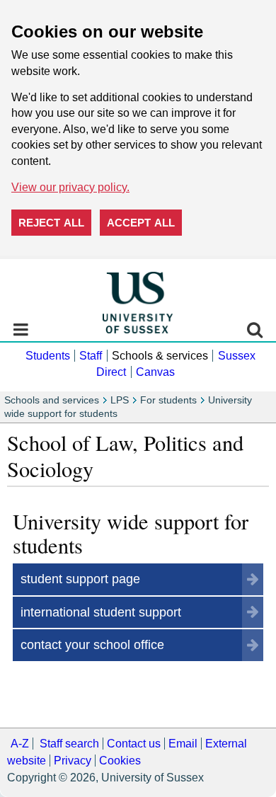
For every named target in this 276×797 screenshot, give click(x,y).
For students (168, 400)
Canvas (155, 372)
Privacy (72, 761)
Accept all (141, 223)
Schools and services (51, 400)
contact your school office (92, 644)
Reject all (51, 223)
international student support (101, 611)
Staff (90, 356)
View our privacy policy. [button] (70, 187)
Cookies (120, 761)
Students (47, 356)
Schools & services (160, 356)
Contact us (134, 744)
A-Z (20, 744)
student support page (80, 578)
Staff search (69, 744)
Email (182, 744)
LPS (119, 400)
